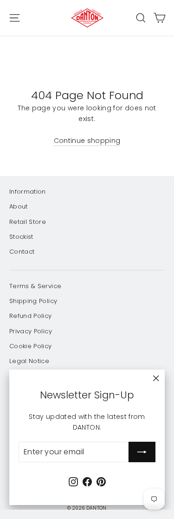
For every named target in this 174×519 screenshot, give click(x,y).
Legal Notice (29, 361)
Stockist (21, 236)
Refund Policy (30, 315)
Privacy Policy (30, 331)
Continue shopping (87, 140)
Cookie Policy (30, 346)
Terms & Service (35, 286)
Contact (21, 251)
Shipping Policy (33, 301)
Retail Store (27, 221)
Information (27, 191)
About (18, 206)
